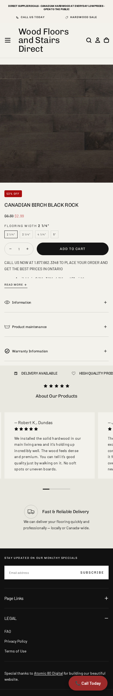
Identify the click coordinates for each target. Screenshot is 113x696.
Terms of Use (15, 651)
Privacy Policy (15, 641)
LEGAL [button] (10, 618)
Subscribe (92, 572)
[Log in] (97, 40)
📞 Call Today (88, 683)
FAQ (7, 631)
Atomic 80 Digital (48, 673)
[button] (7, 40)
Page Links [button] (14, 598)
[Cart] (106, 40)
